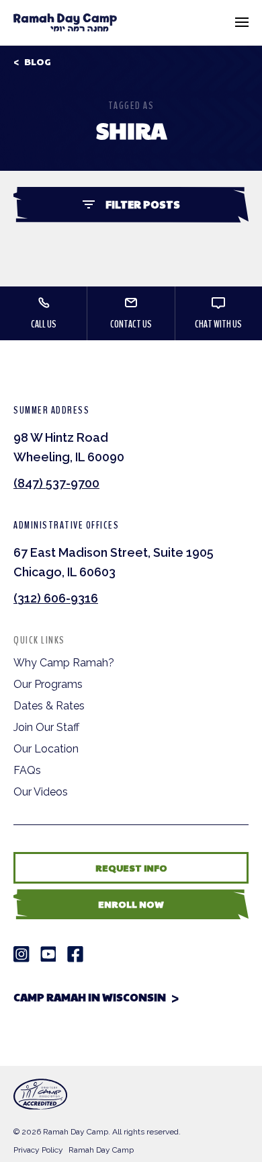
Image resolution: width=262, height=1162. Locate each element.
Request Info (131, 867)
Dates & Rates (49, 705)
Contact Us (131, 324)
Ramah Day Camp (101, 1150)
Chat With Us (218, 324)
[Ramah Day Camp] (65, 22)
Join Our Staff (46, 727)
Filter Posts (142, 204)
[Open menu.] (242, 22)
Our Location (46, 748)
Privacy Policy (38, 1150)
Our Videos (40, 791)
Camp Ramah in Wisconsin (89, 997)
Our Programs (48, 684)
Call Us (43, 324)
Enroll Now (131, 904)
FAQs (27, 770)
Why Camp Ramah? (63, 662)
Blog (37, 61)
